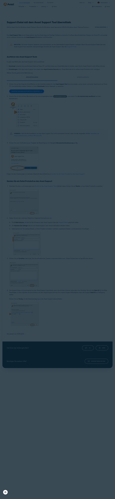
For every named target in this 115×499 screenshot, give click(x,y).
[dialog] (57, 249)
